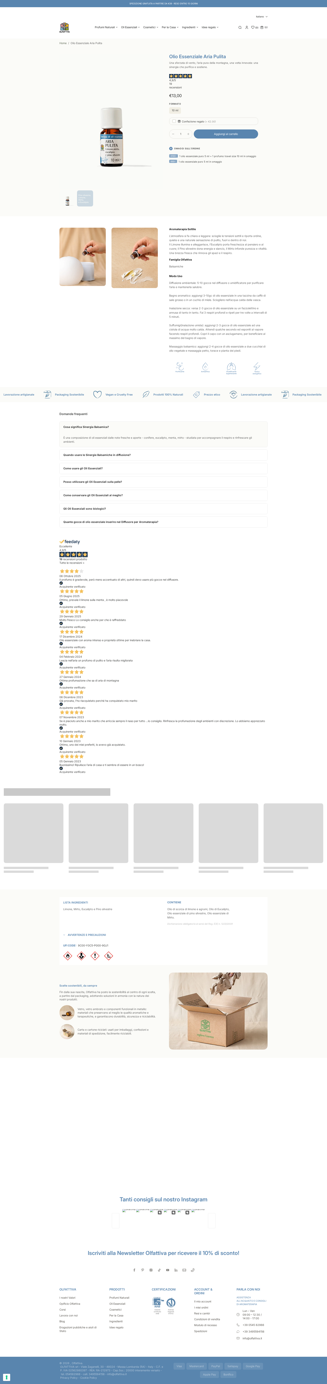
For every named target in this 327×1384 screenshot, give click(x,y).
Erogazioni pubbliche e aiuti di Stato (78, 1329)
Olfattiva (77, 1363)
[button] (226, 134)
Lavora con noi (68, 1315)
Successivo (82, 566)
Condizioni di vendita (207, 1319)
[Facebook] (134, 1270)
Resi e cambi (202, 1313)
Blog (62, 1321)
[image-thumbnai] (67, 198)
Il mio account (202, 1301)
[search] (240, 27)
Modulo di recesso (205, 1325)
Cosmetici (115, 1309)
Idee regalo (116, 1327)
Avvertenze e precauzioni (87, 934)
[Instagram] (151, 1270)
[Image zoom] (111, 121)
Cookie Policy (88, 1377)
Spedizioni (200, 1331)
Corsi (62, 1309)
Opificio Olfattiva (69, 1303)
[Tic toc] (159, 1270)
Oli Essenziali (117, 1303)
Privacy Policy (69, 1377)
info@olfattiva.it (252, 1338)
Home (63, 43)
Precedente (66, 566)
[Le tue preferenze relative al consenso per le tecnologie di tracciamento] (6, 1377)
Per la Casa (116, 1315)
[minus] (173, 134)
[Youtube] (168, 1270)
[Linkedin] (176, 1270)
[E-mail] (184, 1270)
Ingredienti (116, 1321)
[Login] (246, 28)
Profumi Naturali (119, 1297)
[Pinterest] (143, 1270)
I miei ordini (201, 1307)
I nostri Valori (67, 1297)
